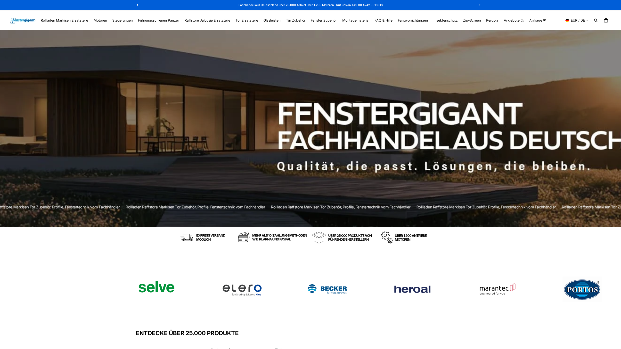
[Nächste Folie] (479, 289)
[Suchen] (595, 20)
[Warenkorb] (606, 20)
